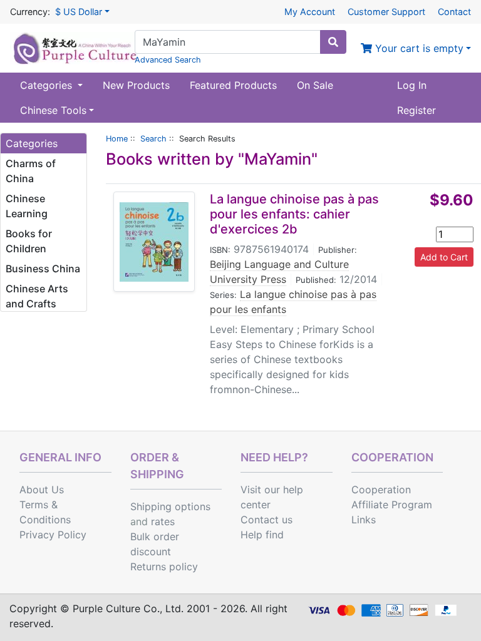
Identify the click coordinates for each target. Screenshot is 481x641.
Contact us (266, 519)
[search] (333, 42)
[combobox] (228, 42)
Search (153, 138)
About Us (41, 489)
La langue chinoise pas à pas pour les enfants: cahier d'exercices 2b (294, 214)
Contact (454, 11)
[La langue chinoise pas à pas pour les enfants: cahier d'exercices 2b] (154, 242)
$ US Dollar (78, 11)
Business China (43, 268)
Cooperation (381, 489)
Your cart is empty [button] (417, 48)
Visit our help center (271, 497)
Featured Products (233, 85)
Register (416, 110)
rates (163, 521)
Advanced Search (168, 59)
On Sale (315, 85)
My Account (309, 11)
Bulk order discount (154, 544)
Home (117, 138)
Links (363, 519)
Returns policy (164, 566)
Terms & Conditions (45, 512)
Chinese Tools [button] (53, 110)
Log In (412, 85)
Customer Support (386, 11)
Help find (262, 534)
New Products (136, 85)
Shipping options (170, 506)
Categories (47, 85)
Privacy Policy (52, 534)
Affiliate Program (391, 504)
